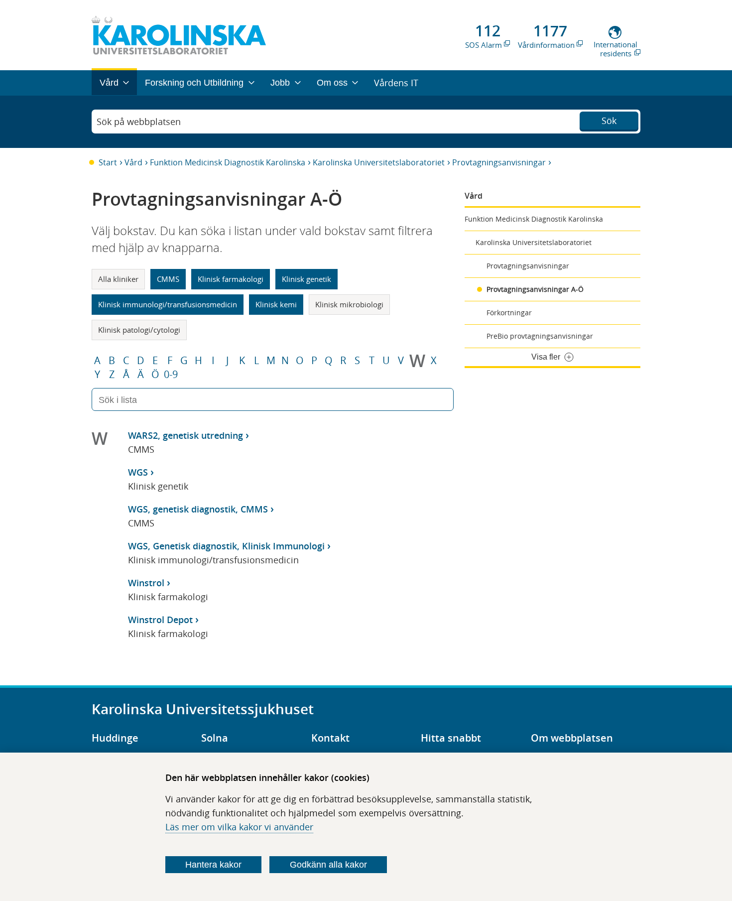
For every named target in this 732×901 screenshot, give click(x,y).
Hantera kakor (213, 865)
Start (108, 162)
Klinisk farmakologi (230, 279)
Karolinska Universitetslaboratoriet (379, 162)
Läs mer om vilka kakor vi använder (239, 827)
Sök (609, 121)
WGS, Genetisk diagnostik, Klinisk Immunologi (226, 546)
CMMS (168, 279)
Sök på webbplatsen (139, 122)
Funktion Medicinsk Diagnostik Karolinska (227, 162)
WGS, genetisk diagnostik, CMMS (198, 509)
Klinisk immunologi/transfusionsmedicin (167, 304)
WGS (138, 472)
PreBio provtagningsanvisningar (540, 336)
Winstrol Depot (160, 620)
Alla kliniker (118, 279)
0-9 (171, 375)
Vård (133, 162)
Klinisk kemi (276, 304)
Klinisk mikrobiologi (349, 304)
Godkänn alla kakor (328, 865)
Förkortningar (509, 312)
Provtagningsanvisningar (499, 162)
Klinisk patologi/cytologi (139, 330)
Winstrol (146, 583)
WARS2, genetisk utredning (185, 435)
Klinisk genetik (306, 279)
